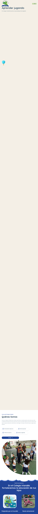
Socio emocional (10, 511)
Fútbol (28, 511)
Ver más (9, 437)
